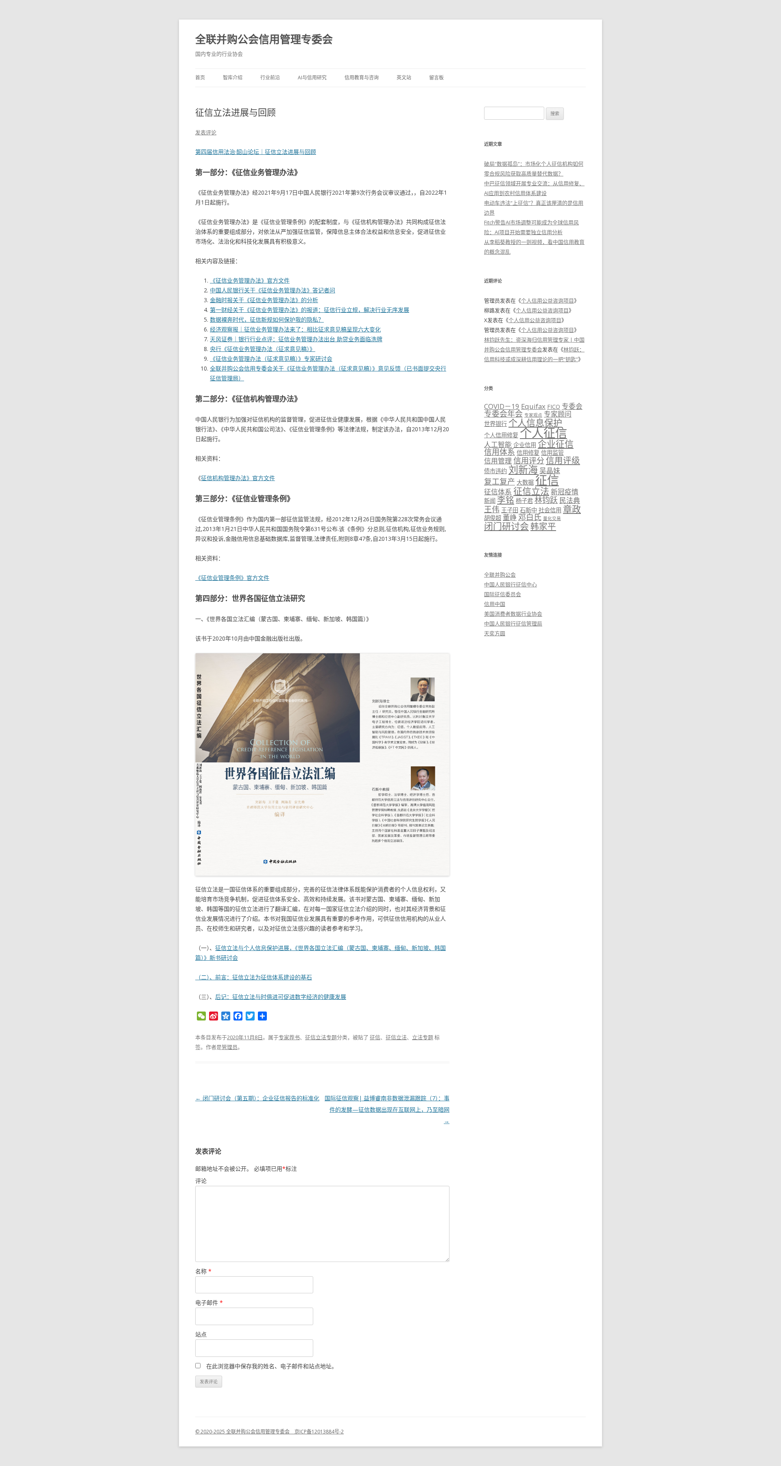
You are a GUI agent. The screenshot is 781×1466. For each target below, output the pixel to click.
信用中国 (494, 604)
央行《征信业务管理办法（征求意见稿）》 (262, 349)
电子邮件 (209, 1302)
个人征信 (543, 433)
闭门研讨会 (506, 526)
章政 (572, 509)
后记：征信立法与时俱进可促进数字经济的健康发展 (280, 997)
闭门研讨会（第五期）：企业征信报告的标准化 (257, 1098)
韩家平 (543, 526)
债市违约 (495, 471)
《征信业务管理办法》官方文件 (250, 280)
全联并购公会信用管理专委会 (264, 39)
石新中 (528, 510)
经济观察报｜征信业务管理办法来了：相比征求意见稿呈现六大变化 (295, 329)
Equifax (533, 406)
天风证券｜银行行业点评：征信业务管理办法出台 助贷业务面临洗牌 (296, 339)
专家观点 (533, 415)
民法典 (569, 500)
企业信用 (524, 445)
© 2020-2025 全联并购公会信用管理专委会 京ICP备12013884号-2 (269, 1431)
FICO (553, 406)
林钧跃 (546, 500)
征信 (375, 1037)
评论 (201, 1181)
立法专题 (422, 1037)
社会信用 (550, 510)
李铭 (505, 499)
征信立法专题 (321, 1037)
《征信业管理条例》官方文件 (232, 578)
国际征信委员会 (502, 594)
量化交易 (552, 518)
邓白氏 (529, 517)
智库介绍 (232, 77)
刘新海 (523, 469)
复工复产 (499, 481)
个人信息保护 (535, 422)
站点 (201, 1334)
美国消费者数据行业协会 (513, 613)
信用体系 (499, 452)
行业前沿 (270, 77)
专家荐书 (289, 1037)
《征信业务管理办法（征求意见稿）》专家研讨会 (271, 358)
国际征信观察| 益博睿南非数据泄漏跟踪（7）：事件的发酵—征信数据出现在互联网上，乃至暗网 (387, 1109)
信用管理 (498, 460)
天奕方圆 (494, 633)
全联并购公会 (500, 574)
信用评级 (563, 460)
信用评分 (528, 460)
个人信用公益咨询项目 (547, 300)
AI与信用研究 (312, 77)
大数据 (525, 482)
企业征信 (556, 443)
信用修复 (528, 452)
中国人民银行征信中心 (510, 584)
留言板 (436, 77)
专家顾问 (558, 414)
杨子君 (524, 501)
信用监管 (552, 452)
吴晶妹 (549, 470)
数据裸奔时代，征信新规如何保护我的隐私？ (267, 319)
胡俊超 (492, 518)
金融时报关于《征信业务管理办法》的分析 (264, 300)
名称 (203, 1271)
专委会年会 (503, 413)
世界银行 (495, 424)
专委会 (572, 406)
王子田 (509, 510)
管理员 (230, 1047)
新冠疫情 (564, 491)
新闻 (489, 501)
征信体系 (498, 491)
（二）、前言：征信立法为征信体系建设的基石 (253, 977)
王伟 (492, 509)
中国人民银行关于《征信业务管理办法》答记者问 (272, 290)
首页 (200, 77)
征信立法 (396, 1037)
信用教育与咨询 (362, 77)
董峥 (510, 517)
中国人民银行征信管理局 (513, 623)
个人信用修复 (501, 435)
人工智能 (498, 444)
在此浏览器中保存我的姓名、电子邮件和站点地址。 (271, 1366)
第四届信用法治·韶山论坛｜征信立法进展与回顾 (255, 152)
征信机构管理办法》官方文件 (238, 478)
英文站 (404, 77)
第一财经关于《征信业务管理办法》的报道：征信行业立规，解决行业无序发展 (309, 310)
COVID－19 (501, 406)
